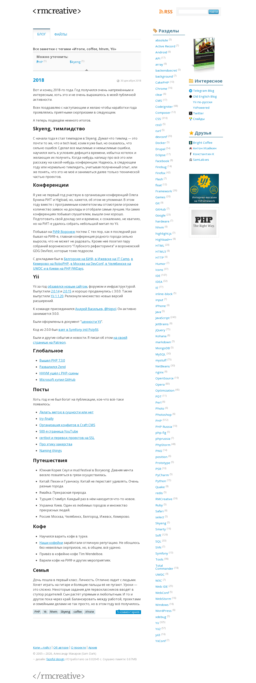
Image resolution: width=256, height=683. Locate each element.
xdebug (162, 616)
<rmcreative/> (42, 673)
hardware (164, 221)
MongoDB (164, 348)
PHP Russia (166, 426)
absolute (163, 40)
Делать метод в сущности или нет (66, 412)
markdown (165, 342)
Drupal (162, 149)
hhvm (53, 611)
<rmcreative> (50, 9)
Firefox (162, 173)
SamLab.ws (201, 159)
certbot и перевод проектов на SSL (67, 438)
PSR (160, 469)
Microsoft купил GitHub (57, 379)
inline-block (165, 293)
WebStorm (165, 598)
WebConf (163, 592)
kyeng (75, 62)
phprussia (164, 438)
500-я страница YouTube (58, 431)
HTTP (161, 257)
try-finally (46, 418)
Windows (164, 604)
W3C (160, 580)
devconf (163, 136)
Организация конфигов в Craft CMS (67, 425)
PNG (161, 450)
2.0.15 (67, 291)
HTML (162, 245)
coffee (78, 611)
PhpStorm (165, 444)
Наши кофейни (51, 542)
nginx (161, 372)
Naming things (50, 450)
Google (163, 215)
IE (159, 287)
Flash (161, 179)
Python (163, 481)
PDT (161, 396)
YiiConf (162, 640)
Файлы (60, 34)
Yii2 (160, 628)
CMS (161, 100)
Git (159, 203)
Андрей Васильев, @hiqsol (95, 309)
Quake (161, 487)
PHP (37, 611)
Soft (161, 535)
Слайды (199, 119)
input (161, 299)
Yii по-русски (202, 102)
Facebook (164, 161)
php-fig (162, 432)
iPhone (162, 305)
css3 (160, 124)
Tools (161, 559)
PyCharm (163, 475)
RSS (168, 11)
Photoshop (165, 414)
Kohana (162, 336)
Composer (165, 112)
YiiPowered (201, 107)
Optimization (167, 390)
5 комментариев (128, 612)
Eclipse (163, 155)
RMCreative (166, 499)
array (161, 64)
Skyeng (65, 611)
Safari (161, 511)
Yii (45, 611)
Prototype (164, 462)
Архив (92, 647)
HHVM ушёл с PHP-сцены (58, 373)
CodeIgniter (166, 106)
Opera (162, 384)
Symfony (164, 553)
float (161, 185)
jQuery (162, 330)
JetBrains (163, 324)
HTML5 (162, 251)
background (165, 76)
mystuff (163, 360)
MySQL (163, 354)
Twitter (198, 113)
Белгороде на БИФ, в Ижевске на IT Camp (96, 259)
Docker (162, 143)
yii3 (160, 634)
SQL (160, 541)
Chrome (163, 88)
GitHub (162, 209)
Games (162, 197)
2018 (38, 80)
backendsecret (168, 70)
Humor (162, 263)
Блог (41, 34)
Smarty (163, 529)
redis (160, 493)
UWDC (161, 574)
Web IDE (164, 586)
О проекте (78, 647)
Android (163, 52)
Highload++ (165, 239)
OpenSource (167, 378)
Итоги (89, 611)
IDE (161, 275)
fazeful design (55, 659)
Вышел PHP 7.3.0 (52, 360)
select (161, 517)
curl (159, 130)
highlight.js (165, 233)
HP (40, 62)
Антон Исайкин (204, 148)
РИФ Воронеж (64, 231)
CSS (161, 118)
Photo (161, 408)
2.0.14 (55, 291)
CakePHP (164, 82)
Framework (166, 191)
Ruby (160, 505)
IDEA (161, 281)
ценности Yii (91, 321)
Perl (160, 402)
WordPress (165, 610)
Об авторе (61, 647)
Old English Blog (205, 96)
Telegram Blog (203, 90)
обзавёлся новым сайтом (67, 286)
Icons (161, 269)
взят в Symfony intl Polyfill (78, 329)
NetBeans (165, 366)
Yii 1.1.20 (57, 296)
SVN (160, 547)
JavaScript (165, 317)
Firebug (163, 167)
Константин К (203, 154)
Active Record (167, 46)
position (163, 456)
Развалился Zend (52, 367)
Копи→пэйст (42, 647)
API (160, 58)
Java (160, 311)
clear (160, 94)
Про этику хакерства (55, 444)
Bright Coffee (202, 142)
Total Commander (166, 566)
